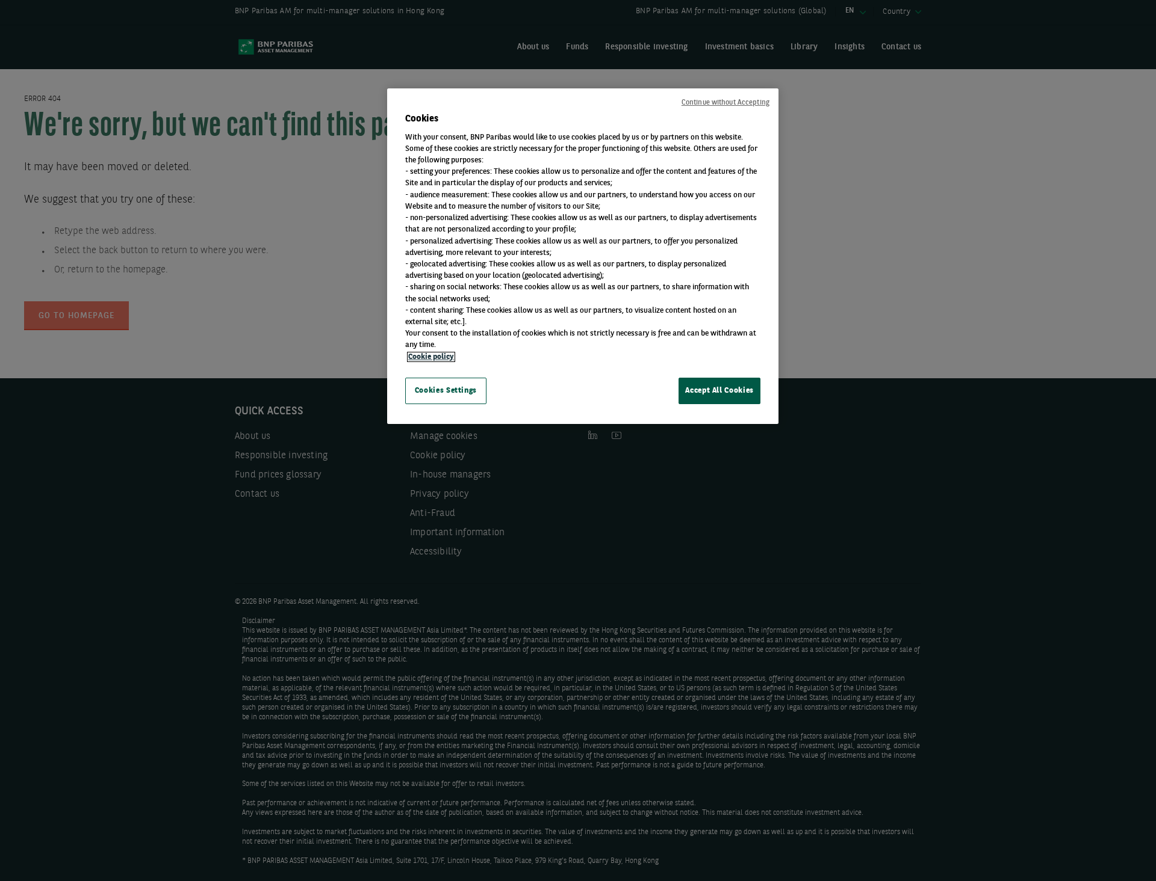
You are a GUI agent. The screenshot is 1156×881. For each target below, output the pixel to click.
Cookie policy (431, 357)
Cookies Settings (446, 390)
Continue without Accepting (725, 102)
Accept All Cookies (719, 390)
